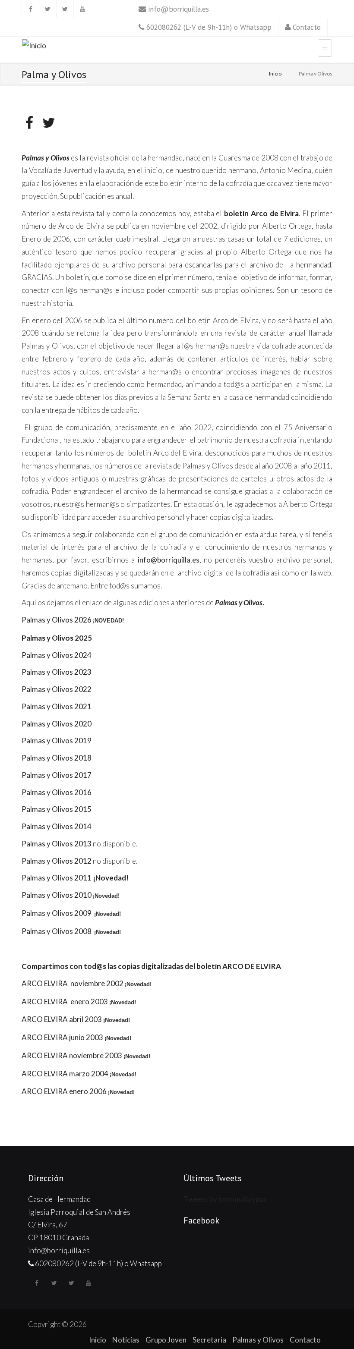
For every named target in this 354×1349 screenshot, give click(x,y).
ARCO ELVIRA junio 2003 (62, 1037)
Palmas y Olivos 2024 (57, 655)
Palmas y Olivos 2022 (57, 689)
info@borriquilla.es (178, 9)
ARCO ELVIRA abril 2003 (62, 1019)
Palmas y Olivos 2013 (57, 843)
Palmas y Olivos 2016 (57, 792)
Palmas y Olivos (258, 1339)
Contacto (307, 27)
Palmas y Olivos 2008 (57, 931)
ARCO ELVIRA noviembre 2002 (72, 983)
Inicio (275, 73)
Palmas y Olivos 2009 (57, 913)
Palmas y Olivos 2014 (57, 826)
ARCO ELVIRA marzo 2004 (65, 1073)
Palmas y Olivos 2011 (57, 877)
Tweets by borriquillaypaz (225, 1199)
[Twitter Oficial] (47, 9)
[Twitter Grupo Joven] (64, 9)
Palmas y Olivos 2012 (57, 860)
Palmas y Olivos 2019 (57, 740)
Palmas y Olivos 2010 (57, 894)
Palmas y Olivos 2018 (57, 757)
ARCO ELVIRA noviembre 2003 (72, 1055)
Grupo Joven (165, 1339)
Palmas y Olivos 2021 (57, 706)
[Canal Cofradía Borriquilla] (82, 9)
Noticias (125, 1339)
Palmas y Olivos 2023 (57, 671)
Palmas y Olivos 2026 (57, 619)
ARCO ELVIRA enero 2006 (64, 1091)
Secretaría (209, 1339)
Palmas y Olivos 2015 (57, 809)
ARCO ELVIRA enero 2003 (65, 1001)
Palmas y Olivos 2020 (57, 723)
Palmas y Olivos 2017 (57, 775)
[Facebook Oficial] (30, 9)
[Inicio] (34, 46)
